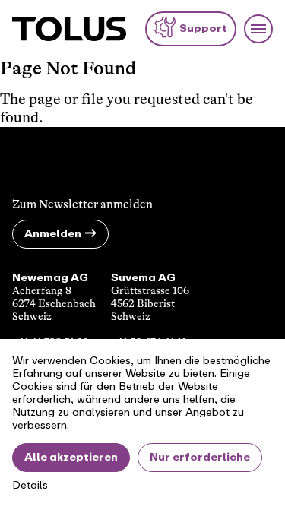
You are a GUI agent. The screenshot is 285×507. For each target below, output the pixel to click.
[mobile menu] (258, 28)
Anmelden (52, 233)
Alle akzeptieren (71, 457)
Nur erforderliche (200, 457)
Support (203, 28)
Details (30, 486)
